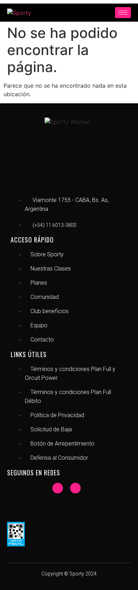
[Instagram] (75, 488)
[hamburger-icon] (123, 12)
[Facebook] (57, 488)
